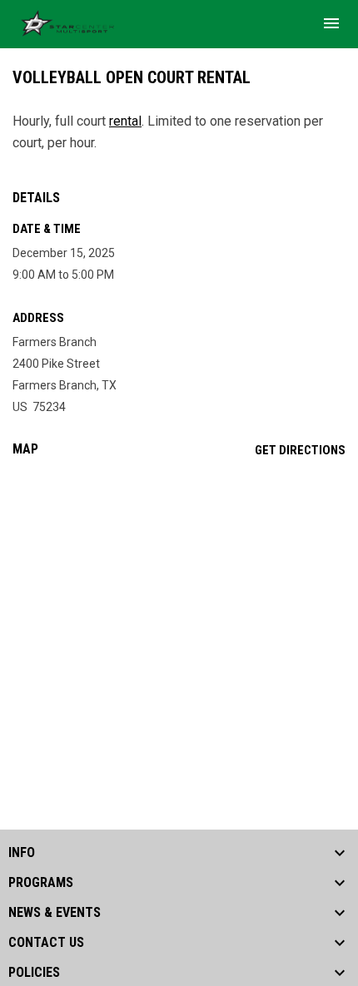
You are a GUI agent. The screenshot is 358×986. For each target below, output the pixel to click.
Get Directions (300, 450)
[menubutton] (331, 23)
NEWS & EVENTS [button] (54, 912)
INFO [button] (21, 853)
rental (125, 121)
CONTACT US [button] (46, 942)
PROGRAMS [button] (40, 882)
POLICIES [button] (34, 972)
